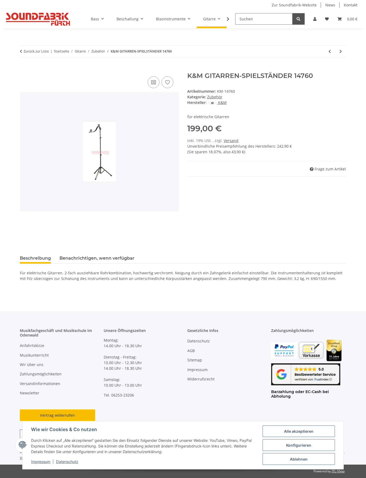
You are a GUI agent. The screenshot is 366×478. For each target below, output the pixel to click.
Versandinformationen (40, 383)
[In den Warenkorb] (24, 69)
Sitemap (194, 360)
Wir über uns (31, 364)
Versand (231, 140)
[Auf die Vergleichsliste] (153, 82)
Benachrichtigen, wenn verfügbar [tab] (97, 258)
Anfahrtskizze (32, 345)
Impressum (40, 461)
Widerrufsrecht (201, 379)
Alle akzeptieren (298, 431)
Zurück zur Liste (36, 51)
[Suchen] (298, 19)
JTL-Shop (338, 471)
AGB (191, 350)
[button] (315, 19)
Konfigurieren (298, 445)
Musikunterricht (34, 355)
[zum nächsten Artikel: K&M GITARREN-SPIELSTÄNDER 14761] (340, 51)
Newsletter (29, 392)
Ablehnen (299, 459)
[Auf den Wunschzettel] (167, 82)
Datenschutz (67, 461)
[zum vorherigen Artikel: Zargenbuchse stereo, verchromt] (329, 51)
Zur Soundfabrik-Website (294, 5)
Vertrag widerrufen (57, 415)
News (330, 5)
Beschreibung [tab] (35, 258)
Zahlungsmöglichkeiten (41, 373)
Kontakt (350, 5)
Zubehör (214, 96)
